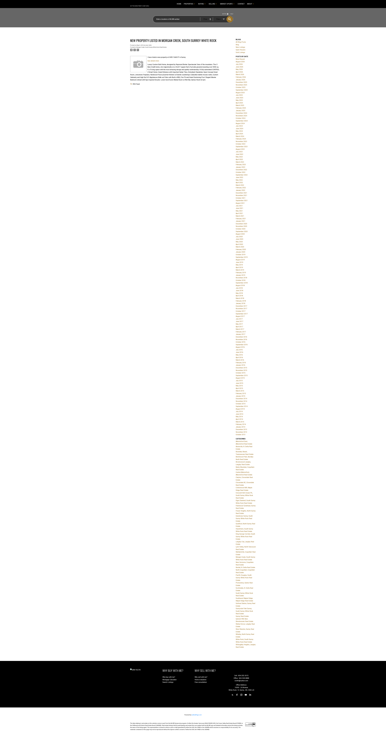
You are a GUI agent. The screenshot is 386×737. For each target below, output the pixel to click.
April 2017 (239, 327)
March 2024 (240, 136)
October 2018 (240, 280)
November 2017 (241, 309)
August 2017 (240, 316)
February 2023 (241, 165)
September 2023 (242, 147)
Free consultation (201, 682)
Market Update (226, 4)
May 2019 (239, 265)
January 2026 (240, 80)
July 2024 (239, 126)
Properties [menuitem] (188, 4)
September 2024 (242, 121)
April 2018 (239, 296)
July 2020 (239, 237)
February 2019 (241, 273)
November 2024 (241, 116)
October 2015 (240, 373)
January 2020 (240, 252)
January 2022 (240, 190)
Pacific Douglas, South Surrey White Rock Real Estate (244, 577)
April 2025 (239, 103)
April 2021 (239, 213)
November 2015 (241, 370)
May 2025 (239, 100)
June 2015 (239, 383)
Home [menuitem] (179, 4)
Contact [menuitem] (241, 4)
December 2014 (241, 399)
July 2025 (239, 95)
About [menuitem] (249, 4)
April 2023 (239, 159)
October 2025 (240, 87)
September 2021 (242, 200)
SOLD (231, 14)
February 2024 (241, 139)
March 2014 (240, 422)
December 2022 (241, 170)
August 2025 (240, 93)
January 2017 (240, 334)
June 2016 (239, 352)
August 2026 (240, 62)
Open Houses (240, 50)
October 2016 (240, 342)
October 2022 (240, 172)
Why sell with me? (201, 677)
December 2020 (241, 224)
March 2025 (240, 105)
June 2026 (239, 67)
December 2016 (241, 337)
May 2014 (239, 417)
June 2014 (239, 414)
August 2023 (240, 149)
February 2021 (241, 219)
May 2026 (239, 69)
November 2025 (241, 85)
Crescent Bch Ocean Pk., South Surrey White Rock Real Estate (244, 495)
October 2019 (240, 255)
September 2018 (242, 283)
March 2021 (240, 216)
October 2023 (240, 144)
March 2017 (240, 329)
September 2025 (242, 90)
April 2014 (239, 419)
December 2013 (241, 429)
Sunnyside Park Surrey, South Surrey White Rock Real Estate (244, 611)
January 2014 (240, 427)
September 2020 (242, 231)
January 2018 (240, 303)
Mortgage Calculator (169, 680)
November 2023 (241, 141)
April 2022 (239, 182)
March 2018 (240, 298)
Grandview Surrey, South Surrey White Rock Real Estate (244, 518)
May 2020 (239, 242)
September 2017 (242, 314)
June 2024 (239, 129)
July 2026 (239, 64)
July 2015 (239, 381)
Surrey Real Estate (242, 616)
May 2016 (239, 355)
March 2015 (240, 391)
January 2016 (240, 365)
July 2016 (239, 350)
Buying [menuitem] (201, 4)
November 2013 (241, 432)
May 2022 (239, 180)
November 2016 (241, 339)
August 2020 (240, 234)
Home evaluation (200, 680)
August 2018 (240, 285)
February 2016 (241, 363)
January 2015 (240, 396)
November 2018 (241, 278)
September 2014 (242, 406)
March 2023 (240, 162)
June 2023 (239, 154)
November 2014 (241, 401)
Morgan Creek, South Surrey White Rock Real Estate (151, 47)
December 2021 (241, 193)
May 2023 (239, 157)
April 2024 (239, 134)
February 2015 (241, 393)
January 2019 (240, 275)
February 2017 (241, 332)
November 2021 (241, 195)
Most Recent (240, 59)
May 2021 (239, 211)
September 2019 (242, 257)
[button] (232, 695)
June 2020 (239, 239)
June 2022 (239, 177)
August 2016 (240, 347)
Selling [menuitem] (212, 4)
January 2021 (240, 221)
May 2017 (239, 324)
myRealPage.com (197, 715)
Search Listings (167, 682)
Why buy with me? (168, 677)
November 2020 (241, 226)
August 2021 (240, 203)
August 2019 (240, 260)
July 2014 (239, 411)
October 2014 (240, 404)
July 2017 (239, 319)
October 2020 (240, 229)
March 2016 (240, 360)
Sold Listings (240, 52)
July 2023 (239, 152)
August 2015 (240, 378)
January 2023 (240, 167)
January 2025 (240, 111)
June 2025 (239, 98)
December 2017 (241, 306)
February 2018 (241, 301)
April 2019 (239, 267)
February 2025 (241, 108)
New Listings (240, 47)
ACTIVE (224, 14)
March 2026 (240, 74)
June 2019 (239, 262)
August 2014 (240, 409)
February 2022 (241, 188)
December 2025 (241, 82)
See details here (153, 61)
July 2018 (239, 288)
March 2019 (240, 270)
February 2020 (241, 249)
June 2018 (239, 291)
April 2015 (239, 388)
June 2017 (239, 321)
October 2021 (240, 198)
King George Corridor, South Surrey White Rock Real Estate (245, 536)
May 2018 (239, 293)
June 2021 (239, 208)
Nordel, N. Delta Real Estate (245, 567)
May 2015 (239, 386)
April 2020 (239, 244)
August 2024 (240, 123)
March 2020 (240, 247)
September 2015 (242, 375)
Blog (237, 45)
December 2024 (241, 113)
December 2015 (241, 368)
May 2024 (239, 131)
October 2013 (240, 435)
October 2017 (240, 311)
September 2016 (242, 345)
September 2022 (242, 175)
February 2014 (241, 424)
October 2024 (240, 118)
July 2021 (239, 206)
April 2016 (239, 357)
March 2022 (240, 185)
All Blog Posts (241, 42)
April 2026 (239, 72)
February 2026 (241, 77)
